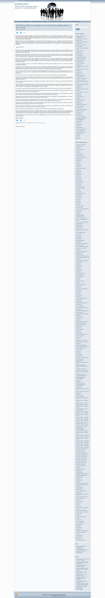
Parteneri (78, 107)
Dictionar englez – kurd (81, 69)
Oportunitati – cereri (81, 340)
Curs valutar (79, 61)
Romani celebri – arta (81, 403)
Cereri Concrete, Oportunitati (83, 48)
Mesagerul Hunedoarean (30, 97)
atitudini (78, 160)
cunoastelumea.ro (44, 97)
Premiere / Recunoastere (82, 357)
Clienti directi (79, 50)
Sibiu (78, 478)
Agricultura (79, 40)
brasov (78, 177)
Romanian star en (80, 462)
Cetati (78, 199)
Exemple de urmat (80, 248)
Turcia (78, 515)
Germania (79, 265)
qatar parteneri (80, 383)
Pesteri (78, 349)
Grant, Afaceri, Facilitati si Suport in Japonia (82, 566)
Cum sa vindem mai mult (82, 222)
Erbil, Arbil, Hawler (80, 75)
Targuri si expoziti (80, 129)
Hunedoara (79, 274)
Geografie (79, 85)
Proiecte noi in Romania (82, 370)
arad (78, 151)
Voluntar (78, 537)
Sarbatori (78, 472)
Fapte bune (79, 252)
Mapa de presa (80, 96)
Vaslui (78, 529)
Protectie (78, 379)
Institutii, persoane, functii (82, 89)
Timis (78, 503)
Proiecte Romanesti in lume (82, 371)
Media (78, 98)
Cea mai (78, 196)
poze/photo (79, 354)
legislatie (78, 301)
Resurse (78, 394)
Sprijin (78, 126)
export (78, 249)
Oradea (78, 343)
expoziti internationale (81, 251)
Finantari (78, 254)
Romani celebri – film (81, 422)
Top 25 (78, 506)
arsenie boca (79, 155)
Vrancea (78, 538)
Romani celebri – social (81, 442)
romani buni (20, 117)
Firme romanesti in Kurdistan (83, 81)
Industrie (78, 87)
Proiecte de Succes (81, 368)
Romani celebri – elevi (81, 417)
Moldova (78, 328)
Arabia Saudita (80, 149)
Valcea (78, 527)
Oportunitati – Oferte (81, 342)
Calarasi (78, 185)
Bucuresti (79, 180)
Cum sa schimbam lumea (82, 219)
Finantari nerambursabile (82, 256)
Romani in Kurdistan (81, 117)
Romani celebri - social (31, 122)
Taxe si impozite (80, 130)
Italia (78, 293)
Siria (78, 481)
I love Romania (80, 276)
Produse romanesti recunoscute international (82, 365)
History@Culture (80, 273)
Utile (78, 135)
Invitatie (78, 290)
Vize (77, 137)
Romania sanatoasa (81, 456)
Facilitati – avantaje (81, 78)
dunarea (78, 235)
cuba (78, 213)
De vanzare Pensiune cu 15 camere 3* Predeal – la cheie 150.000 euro (83, 563)
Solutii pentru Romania (81, 484)
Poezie (78, 352)
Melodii (78, 320)
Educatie (78, 237)
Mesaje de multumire (81, 321)
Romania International (81, 455)
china (78, 201)
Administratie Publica (81, 38)
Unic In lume (79, 521)
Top (77, 504)
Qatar (78, 381)
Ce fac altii (79, 46)
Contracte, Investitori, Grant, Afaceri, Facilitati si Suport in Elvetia (82, 569)
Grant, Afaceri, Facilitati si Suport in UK (82, 587)
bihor (78, 169)
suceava (78, 492)
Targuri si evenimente (81, 496)
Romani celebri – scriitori (82, 441)
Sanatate (78, 121)
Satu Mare (79, 476)
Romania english (80, 451)
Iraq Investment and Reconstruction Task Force (82, 549)
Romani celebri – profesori (82, 438)
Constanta (79, 207)
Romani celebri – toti (81, 445)
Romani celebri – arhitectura (82, 400)
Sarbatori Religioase (81, 475)
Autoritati (78, 43)
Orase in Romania (80, 345)
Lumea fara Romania (81, 307)
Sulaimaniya (79, 127)
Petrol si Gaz (79, 110)
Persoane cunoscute (81, 109)
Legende (78, 299)
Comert (78, 52)
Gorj (77, 268)
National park (79, 335)
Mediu (78, 315)
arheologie (79, 154)
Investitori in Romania (81, 288)
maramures (79, 312)
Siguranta (79, 124)
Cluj (77, 204)
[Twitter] (21, 32)
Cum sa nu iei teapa (81, 217)
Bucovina (79, 179)
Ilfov (77, 282)
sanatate (78, 470)
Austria (78, 162)
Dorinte (78, 70)
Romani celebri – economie (82, 414)
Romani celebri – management (80, 429)
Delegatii (78, 64)
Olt (77, 338)
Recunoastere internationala (83, 388)
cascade (78, 191)
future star (79, 262)
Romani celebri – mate (81, 430)
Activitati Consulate (81, 144)
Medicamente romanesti (82, 313)
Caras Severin (80, 188)
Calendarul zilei (80, 187)
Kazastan (79, 295)
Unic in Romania (80, 522)
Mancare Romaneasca (81, 310)
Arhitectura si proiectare (82, 41)
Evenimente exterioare (81, 246)
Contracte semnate (81, 57)
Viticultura (79, 535)
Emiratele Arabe (80, 240)
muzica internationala (81, 334)
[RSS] (17, 594)
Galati (78, 263)
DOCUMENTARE (80, 232)
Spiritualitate (79, 487)
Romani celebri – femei (81, 420)
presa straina (79, 359)
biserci (78, 171)
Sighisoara (79, 480)
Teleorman (79, 501)
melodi (78, 318)
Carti (78, 190)
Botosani (78, 174)
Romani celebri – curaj (81, 411)
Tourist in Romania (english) (82, 507)
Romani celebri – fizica (81, 423)
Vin (77, 533)
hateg (78, 271)
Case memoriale (80, 193)
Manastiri (78, 309)
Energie (78, 73)
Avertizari (79, 165)
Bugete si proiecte (80, 45)
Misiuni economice (80, 323)
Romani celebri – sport (81, 444)
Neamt (78, 337)
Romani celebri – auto (81, 404)
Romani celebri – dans (81, 413)
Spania (78, 486)
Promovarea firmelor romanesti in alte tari (81, 375)
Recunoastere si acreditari (82, 391)
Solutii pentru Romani (81, 483)
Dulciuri (78, 234)
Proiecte (78, 112)
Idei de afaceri (80, 281)
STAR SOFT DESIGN (61, 595)
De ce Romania (80, 63)
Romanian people (80, 461)
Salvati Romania (80, 469)
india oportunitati (80, 284)
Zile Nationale (79, 540)
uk (77, 518)
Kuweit (78, 296)
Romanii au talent (80, 466)
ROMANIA (22, 4)
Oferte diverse (79, 106)
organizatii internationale (82, 346)
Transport (79, 133)
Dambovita (79, 223)
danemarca (79, 225)
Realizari (78, 114)
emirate (78, 238)
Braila (78, 176)
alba (77, 147)
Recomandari (79, 115)
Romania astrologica (81, 448)
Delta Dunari (79, 226)
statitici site (79, 489)
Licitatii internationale (81, 302)
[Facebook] (17, 32)
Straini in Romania (80, 491)
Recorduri (79, 387)
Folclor (78, 259)
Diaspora (78, 228)
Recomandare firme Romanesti (81, 385)
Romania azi (79, 450)
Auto (78, 163)
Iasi (77, 279)
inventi (78, 287)
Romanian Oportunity (81, 459)
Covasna (78, 210)
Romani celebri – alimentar (82, 397)
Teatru (78, 499)
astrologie (79, 158)
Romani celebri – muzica (82, 436)
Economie (79, 72)
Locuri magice (80, 306)
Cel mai (78, 197)
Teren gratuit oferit (80, 132)
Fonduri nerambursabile (82, 84)
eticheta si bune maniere (82, 243)
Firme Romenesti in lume (82, 257)
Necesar (78, 101)
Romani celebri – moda (81, 435)
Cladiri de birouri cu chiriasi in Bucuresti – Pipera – (83, 560)
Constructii (79, 55)
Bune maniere (80, 182)
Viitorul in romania (80, 532)
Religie (78, 393)
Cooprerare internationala (82, 208)
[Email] (25, 32)
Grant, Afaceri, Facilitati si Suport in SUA (82, 572)
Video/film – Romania (81, 530)
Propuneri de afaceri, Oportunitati (81, 378)
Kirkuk (78, 93)
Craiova (78, 212)
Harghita (78, 270)
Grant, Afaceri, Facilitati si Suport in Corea (82, 575)
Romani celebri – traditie (82, 447)
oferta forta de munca (81, 104)
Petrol (78, 351)
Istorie (78, 90)
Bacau (78, 166)
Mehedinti (79, 317)
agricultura (79, 146)
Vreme (78, 138)
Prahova (78, 356)
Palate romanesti (80, 348)
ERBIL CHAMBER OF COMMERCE (81, 547)
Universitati (79, 524)
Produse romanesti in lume (82, 362)
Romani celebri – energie (82, 418)
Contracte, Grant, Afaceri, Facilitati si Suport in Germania (82, 578)
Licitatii (78, 95)
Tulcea (78, 513)
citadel (78, 202)
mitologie (78, 326)
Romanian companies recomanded (81, 119)
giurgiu (78, 267)
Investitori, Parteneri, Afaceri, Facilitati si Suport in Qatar (82, 584)
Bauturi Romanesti (80, 168)
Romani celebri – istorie (82, 425)
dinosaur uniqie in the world (82, 229)
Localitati (78, 304)
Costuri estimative (80, 58)
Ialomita (78, 277)
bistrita (78, 172)
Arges (78, 152)
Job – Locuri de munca (81, 92)
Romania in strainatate (81, 453)
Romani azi (24, 122)
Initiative (78, 285)
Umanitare (79, 519)
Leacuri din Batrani (81, 298)
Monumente (79, 329)
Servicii (78, 122)
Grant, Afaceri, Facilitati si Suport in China (82, 582)
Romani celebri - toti (41, 122)
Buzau (78, 183)
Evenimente (79, 76)
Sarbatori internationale (81, 473)
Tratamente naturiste (81, 512)
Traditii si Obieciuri (80, 510)
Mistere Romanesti (80, 324)
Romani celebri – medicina (82, 432)
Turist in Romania (80, 516)
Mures (78, 331)
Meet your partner (80, 99)
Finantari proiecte (80, 80)
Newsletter (79, 103)
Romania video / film (81, 458)
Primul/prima (79, 360)
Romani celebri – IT (81, 426)
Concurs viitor (79, 205)
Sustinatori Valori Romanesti (82, 494)
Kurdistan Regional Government (81, 552)
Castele (78, 194)
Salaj (78, 467)
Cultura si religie (80, 60)
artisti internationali (81, 157)
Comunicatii (79, 53)
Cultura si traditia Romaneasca (80, 216)
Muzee (78, 332)
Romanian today (80, 464)
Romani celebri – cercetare (82, 406)
